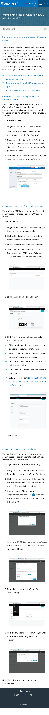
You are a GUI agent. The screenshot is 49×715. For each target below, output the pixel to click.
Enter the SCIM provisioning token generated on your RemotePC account (27, 381)
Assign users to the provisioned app (23, 90)
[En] (16, 2)
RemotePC (9, 3)
